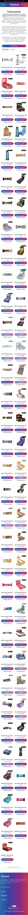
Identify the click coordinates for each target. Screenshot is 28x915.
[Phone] (18, 908)
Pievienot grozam (6, 72)
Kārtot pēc (5, 49)
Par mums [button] (3, 891)
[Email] (16, 908)
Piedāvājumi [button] (3, 899)
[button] (4, 4)
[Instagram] (12, 908)
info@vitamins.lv (6, 887)
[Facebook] (9, 908)
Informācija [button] (4, 895)
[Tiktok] (14, 908)
